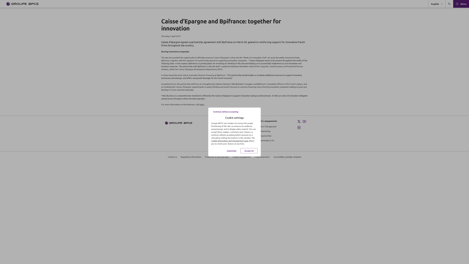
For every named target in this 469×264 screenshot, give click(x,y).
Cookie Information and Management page (229, 140)
